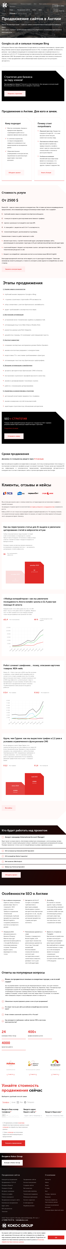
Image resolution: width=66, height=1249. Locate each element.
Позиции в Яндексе (7, 1185)
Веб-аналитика (27, 1188)
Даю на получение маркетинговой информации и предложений (13, 1134)
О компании (13, 4)
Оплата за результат (8, 1197)
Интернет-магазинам (8, 1191)
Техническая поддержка (30, 1194)
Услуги (11, 10)
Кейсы (34, 10)
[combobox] (4, 1115)
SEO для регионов (7, 1208)
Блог (35, 4)
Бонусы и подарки (26, 4)
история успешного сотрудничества (42, 507)
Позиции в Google (7, 1188)
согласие (6, 1127)
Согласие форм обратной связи (54, 1210)
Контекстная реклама (29, 1182)
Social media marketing (30, 1191)
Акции (47, 1185)
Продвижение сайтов (23, 10)
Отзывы (47, 1188)
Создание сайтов (28, 1185)
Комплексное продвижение (10, 1203)
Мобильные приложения (30, 1197)
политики (21, 1123)
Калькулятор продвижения (9, 1179)
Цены (40, 10)
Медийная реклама (28, 1205)
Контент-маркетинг (29, 1200)
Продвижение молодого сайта (11, 1200)
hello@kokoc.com (22, 1220)
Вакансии (48, 1197)
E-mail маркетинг (28, 1203)
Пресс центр (42, 4)
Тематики (12, 13)
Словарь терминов (50, 1194)
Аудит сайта (5, 1205)
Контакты (12, 6)
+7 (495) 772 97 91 (58, 11)
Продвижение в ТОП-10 (9, 1182)
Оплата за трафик (7, 1194)
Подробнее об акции (11, 428)
